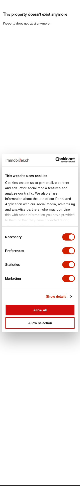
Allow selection (40, 323)
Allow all (40, 310)
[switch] (68, 250)
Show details (56, 296)
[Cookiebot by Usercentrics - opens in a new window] (56, 160)
